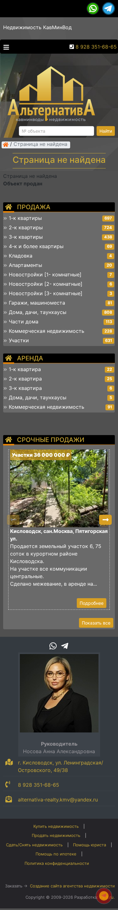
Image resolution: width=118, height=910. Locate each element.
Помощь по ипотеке (56, 853)
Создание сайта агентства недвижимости (72, 885)
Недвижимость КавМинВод (37, 27)
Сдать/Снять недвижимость (34, 844)
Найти (105, 131)
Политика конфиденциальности (57, 863)
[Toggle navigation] (4, 47)
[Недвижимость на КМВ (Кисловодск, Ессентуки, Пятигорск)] (5, 144)
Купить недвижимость (56, 826)
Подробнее (92, 603)
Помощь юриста (89, 844)
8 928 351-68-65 (96, 47)
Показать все (96, 622)
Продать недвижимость (56, 835)
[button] (105, 520)
